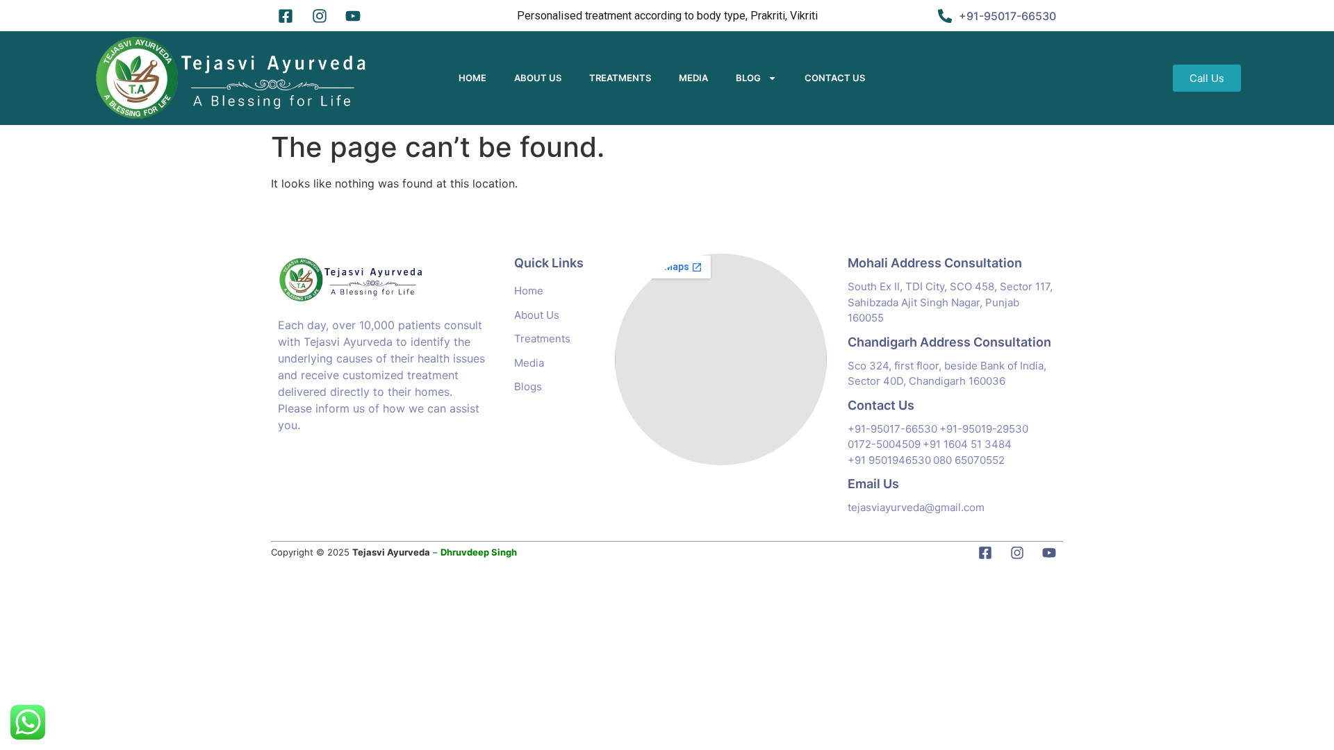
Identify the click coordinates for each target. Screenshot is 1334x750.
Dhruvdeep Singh (478, 552)
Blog (748, 77)
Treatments (620, 77)
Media (693, 77)
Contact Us (835, 77)
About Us (537, 77)
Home (472, 77)
